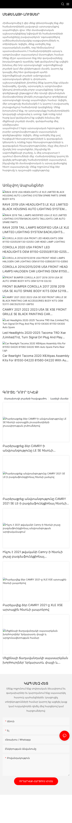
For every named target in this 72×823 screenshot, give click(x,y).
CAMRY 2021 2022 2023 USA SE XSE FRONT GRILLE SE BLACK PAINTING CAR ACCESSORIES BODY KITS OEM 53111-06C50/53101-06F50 (35, 312)
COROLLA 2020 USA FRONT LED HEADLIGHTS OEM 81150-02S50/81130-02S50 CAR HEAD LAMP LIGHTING (35, 249)
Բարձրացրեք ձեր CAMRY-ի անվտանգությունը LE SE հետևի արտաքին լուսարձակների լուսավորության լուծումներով (28, 448)
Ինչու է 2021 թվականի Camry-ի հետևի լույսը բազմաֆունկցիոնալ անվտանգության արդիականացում (33, 554)
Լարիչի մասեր (59, 398)
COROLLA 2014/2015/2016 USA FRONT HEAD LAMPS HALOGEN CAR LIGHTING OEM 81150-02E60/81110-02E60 (35, 269)
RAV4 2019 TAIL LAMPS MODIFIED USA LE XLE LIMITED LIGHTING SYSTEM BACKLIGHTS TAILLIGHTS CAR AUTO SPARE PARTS (36, 230)
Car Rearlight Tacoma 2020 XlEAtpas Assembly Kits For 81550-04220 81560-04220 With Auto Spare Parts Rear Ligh (36, 358)
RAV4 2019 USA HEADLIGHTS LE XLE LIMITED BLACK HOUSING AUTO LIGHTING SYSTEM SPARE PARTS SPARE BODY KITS (35, 207)
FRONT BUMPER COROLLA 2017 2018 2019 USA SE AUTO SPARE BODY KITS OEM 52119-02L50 (35, 289)
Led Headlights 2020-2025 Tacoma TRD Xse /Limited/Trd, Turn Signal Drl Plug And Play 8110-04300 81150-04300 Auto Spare (34, 335)
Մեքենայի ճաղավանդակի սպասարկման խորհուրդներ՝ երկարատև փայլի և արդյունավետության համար (35, 660)
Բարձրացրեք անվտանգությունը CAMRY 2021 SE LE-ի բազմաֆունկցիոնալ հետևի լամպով (34, 501)
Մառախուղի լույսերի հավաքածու (25, 398)
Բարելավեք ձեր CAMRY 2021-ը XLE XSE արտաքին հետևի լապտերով (33, 607)
